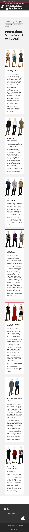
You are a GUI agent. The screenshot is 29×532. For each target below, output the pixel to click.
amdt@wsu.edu (11, 513)
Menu (27, 6)
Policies (14, 528)
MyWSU (20, 528)
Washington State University (9, 1)
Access (9, 528)
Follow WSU (14, 529)
